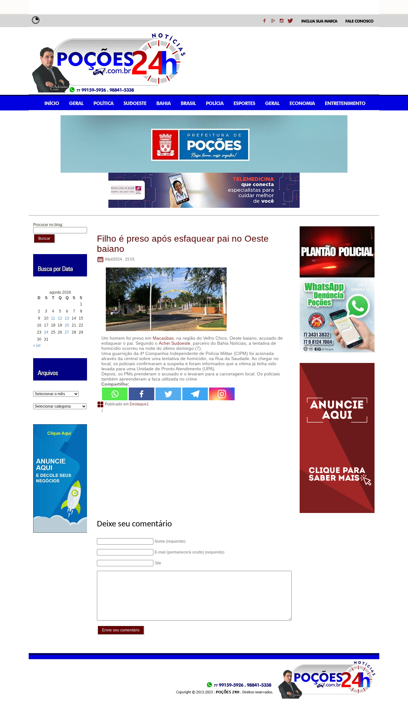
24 (46, 332)
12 (60, 318)
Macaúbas (163, 338)
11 (53, 318)
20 (67, 325)
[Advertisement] (193, 462)
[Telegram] (195, 394)
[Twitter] (168, 394)
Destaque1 (139, 404)
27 (67, 332)
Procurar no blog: (48, 224)
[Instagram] (222, 394)
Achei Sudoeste (174, 343)
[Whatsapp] (114, 394)
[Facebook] (141, 394)
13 (67, 318)
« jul (36, 345)
